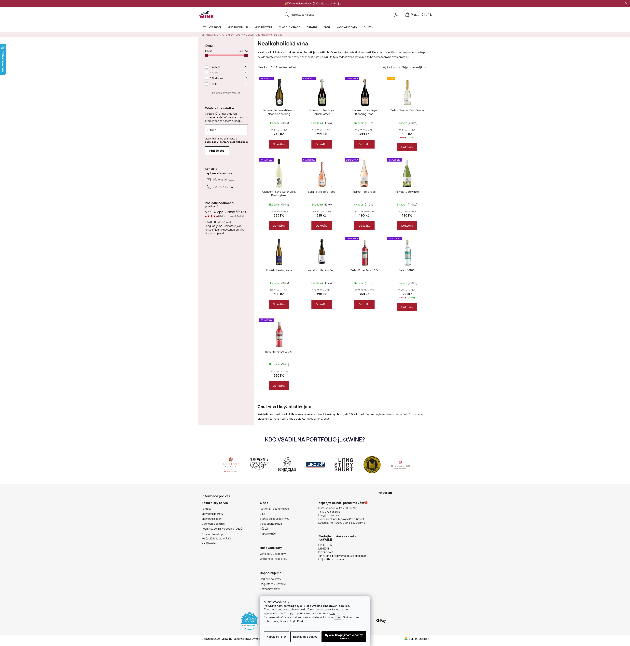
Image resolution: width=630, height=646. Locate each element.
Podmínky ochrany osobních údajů (222, 528)
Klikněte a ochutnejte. (329, 3)
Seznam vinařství (270, 589)
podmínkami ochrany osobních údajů (226, 141)
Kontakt (206, 508)
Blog (262, 514)
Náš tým (264, 528)
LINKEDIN (323, 548)
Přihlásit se (216, 150)
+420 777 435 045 (224, 187)
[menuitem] (211, 27)
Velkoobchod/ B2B (271, 523)
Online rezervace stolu (273, 559)
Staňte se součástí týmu (274, 519)
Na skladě (228, 67)
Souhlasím (344, 636)
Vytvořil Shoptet (419, 639)
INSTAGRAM (325, 552)
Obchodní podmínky (213, 523)
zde (332, 613)
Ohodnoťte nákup (212, 534)
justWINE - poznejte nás (274, 508)
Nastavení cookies (305, 636)
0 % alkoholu (228, 78)
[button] (368, 27)
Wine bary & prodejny (273, 554)
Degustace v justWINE (273, 584)
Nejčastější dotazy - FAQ (216, 538)
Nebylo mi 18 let (276, 636)
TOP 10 (228, 83)
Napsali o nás (268, 533)
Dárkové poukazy (270, 579)
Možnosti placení (212, 519)
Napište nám (209, 543)
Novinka (228, 72)
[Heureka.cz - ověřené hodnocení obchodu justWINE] (249, 620)
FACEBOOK (325, 545)
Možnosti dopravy (212, 514)
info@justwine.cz (223, 179)
